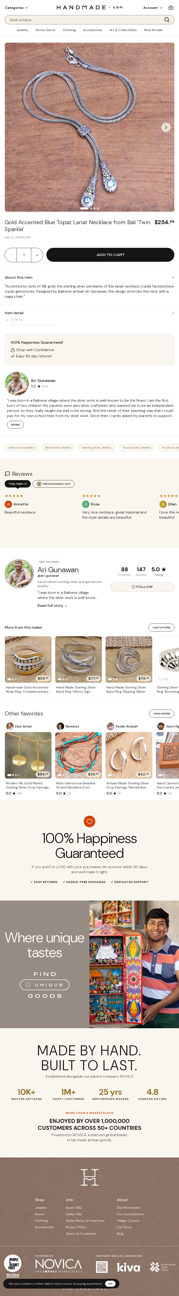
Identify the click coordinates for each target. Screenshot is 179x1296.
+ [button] (37, 255)
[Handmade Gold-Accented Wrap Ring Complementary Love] (28, 659)
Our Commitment (130, 1214)
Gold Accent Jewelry (137, 447)
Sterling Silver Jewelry (97, 447)
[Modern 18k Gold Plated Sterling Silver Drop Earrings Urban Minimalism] (28, 755)
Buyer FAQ (74, 1208)
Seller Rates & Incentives (85, 1220)
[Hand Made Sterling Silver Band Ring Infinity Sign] (78, 659)
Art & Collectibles (123, 30)
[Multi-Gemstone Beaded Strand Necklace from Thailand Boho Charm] (78, 755)
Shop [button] (39, 1199)
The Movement (128, 1208)
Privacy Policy (76, 1227)
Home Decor (45, 30)
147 (141, 569)
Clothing (69, 30)
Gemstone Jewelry (21, 447)
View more (161, 713)
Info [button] (69, 1199)
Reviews (141, 575)
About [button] (122, 1199)
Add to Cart (110, 255)
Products (124, 575)
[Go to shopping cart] (171, 7)
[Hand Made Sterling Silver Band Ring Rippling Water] (129, 659)
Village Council (128, 1220)
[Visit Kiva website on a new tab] (128, 1267)
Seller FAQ (74, 1214)
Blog (120, 1233)
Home (39, 1214)
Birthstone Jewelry (58, 447)
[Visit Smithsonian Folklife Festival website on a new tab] (102, 1267)
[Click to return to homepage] (89, 7)
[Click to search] (168, 19)
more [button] (15, 424)
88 (124, 569)
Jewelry (22, 30)
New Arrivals (153, 30)
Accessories (92, 30)
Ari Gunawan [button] (43, 380)
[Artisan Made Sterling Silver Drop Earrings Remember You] (129, 755)
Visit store (161, 627)
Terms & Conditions (81, 1233)
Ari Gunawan (57, 483)
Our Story (124, 1227)
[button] (16, 7)
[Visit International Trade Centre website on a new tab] (162, 1267)
